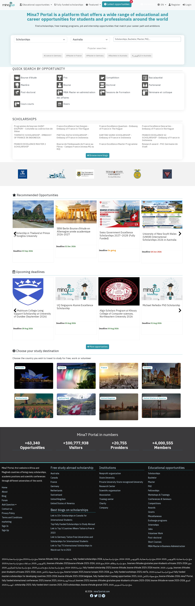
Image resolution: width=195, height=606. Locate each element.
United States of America (63, 503)
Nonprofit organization (110, 473)
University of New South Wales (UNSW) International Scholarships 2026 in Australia (160, 237)
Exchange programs (157, 520)
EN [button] (162, 4)
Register (175, 4)
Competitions (154, 503)
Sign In (5, 526)
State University (107, 477)
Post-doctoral (155, 537)
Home (4, 487)
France (54, 482)
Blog (4, 496)
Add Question (8, 504)
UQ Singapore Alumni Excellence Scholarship (75, 307)
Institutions (107, 467)
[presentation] (15, 234)
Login (188, 4)
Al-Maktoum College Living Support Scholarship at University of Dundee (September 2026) (32, 314)
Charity (102, 503)
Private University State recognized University (121, 482)
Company (103, 507)
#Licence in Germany (52, 55)
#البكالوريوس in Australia (141, 55)
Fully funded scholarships (69, 4)
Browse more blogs (98, 155)
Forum (5, 500)
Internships (153, 524)
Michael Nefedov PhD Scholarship (161, 305)
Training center (106, 499)
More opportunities (98, 346)
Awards (151, 507)
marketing (149, 4)
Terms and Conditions (12, 517)
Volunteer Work (155, 533)
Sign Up (5, 530)
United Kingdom (58, 499)
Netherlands (56, 490)
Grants (151, 512)
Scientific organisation (110, 490)
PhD (150, 486)
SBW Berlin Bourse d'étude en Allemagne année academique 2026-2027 (73, 231)
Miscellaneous (155, 516)
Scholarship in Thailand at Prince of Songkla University (32, 234)
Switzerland (56, 495)
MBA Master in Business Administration (166, 546)
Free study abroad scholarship (72, 467)
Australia (55, 473)
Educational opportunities (166, 467)
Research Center (107, 486)
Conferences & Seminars (159, 499)
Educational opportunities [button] (36, 4)
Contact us (7, 509)
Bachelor (152, 477)
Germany (55, 486)
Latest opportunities (118, 3)
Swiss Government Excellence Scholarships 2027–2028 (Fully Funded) (117, 236)
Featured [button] (93, 4)
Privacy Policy (8, 513)
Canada (54, 477)
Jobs (150, 529)
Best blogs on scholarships (69, 510)
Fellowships (153, 490)
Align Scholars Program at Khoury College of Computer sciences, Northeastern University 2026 (118, 314)
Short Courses (154, 542)
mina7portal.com (102, 591)
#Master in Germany (95, 55)
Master (151, 482)
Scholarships (154, 473)
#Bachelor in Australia (117, 55)
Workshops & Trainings (159, 495)
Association (104, 495)
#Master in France (74, 55)
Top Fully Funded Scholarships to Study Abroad (73, 524)
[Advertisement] (97, 599)
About (5, 491)
